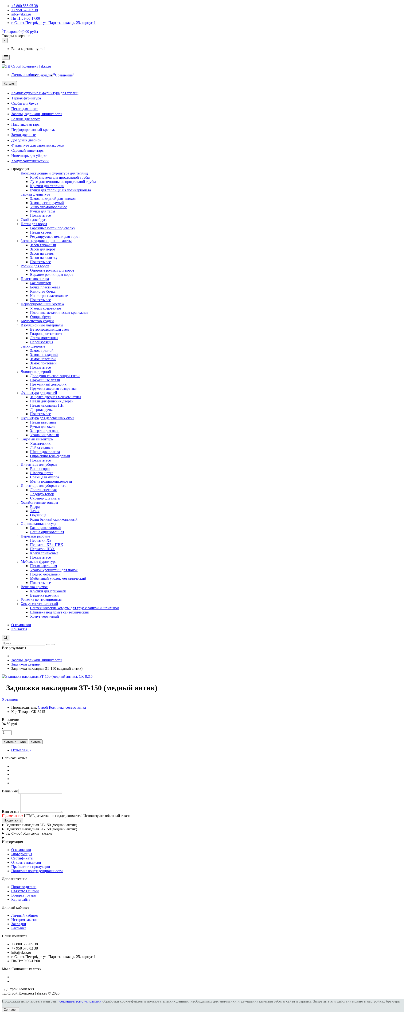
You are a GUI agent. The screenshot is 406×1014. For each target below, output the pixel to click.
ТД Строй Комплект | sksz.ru (29, 833)
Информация (21, 854)
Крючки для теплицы (47, 186)
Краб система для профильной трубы (60, 177)
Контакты (19, 629)
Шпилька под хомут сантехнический (59, 612)
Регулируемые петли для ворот (55, 236)
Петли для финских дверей (52, 401)
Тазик (34, 511)
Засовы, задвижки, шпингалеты (36, 114)
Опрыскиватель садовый (50, 456)
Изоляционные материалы (42, 325)
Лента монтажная (44, 338)
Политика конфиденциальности (37, 871)
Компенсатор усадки (37, 321)
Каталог (9, 83)
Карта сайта (20, 899)
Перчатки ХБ (40, 540)
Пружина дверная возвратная (53, 388)
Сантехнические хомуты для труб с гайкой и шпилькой (74, 608)
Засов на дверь (42, 253)
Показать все (40, 215)
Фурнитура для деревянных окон (37, 145)
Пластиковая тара (25, 124)
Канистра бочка (42, 291)
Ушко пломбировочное (48, 207)
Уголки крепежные (45, 308)
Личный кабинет (25, 915)
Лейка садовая (41, 448)
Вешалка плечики (44, 595)
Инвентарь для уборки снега (43, 486)
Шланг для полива (45, 452)
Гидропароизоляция (46, 334)
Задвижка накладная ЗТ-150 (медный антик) (41, 825)
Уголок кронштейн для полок (54, 570)
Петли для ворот (24, 109)
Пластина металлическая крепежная (59, 312)
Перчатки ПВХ (42, 549)
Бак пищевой (40, 283)
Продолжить (12, 820)
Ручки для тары (42, 211)
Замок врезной (42, 350)
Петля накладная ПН (47, 405)
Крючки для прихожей (48, 591)
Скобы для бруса (24, 103)
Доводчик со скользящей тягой (55, 376)
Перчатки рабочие (35, 536)
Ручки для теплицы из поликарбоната (60, 190)
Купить (36, 742)
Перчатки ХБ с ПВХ (46, 545)
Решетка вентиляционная (41, 600)
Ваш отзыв (10, 811)
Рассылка (18, 928)
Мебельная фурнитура (38, 562)
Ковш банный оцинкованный (54, 519)
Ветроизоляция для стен (49, 329)
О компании (21, 625)
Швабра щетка (41, 473)
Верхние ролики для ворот (51, 274)
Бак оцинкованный (45, 528)
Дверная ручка (42, 410)
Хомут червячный (44, 616)
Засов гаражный (43, 245)
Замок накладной (44, 355)
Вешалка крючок (34, 587)
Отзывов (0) (21, 750)
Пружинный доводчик (48, 384)
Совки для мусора (44, 477)
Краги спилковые (44, 553)
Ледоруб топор (42, 494)
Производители (23, 887)
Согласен (10, 1009)
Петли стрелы (41, 232)
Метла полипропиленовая (51, 481)
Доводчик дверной (26, 140)
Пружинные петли (45, 380)
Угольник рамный (44, 435)
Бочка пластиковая (45, 287)
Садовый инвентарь (27, 150)
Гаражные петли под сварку (52, 228)
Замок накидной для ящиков (53, 199)
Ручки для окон (42, 426)
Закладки (18, 924)
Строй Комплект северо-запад (62, 707)
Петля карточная (43, 566)
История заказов (24, 920)
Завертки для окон (44, 431)
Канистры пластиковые (49, 296)
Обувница (38, 515)
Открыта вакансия (26, 862)
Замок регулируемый (47, 203)
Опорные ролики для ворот (52, 270)
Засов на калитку (44, 258)
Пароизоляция (41, 342)
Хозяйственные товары (39, 502)
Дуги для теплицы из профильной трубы (63, 182)
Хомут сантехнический (30, 161)
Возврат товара (23, 895)
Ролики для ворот (25, 119)
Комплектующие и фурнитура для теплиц (44, 93)
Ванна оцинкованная (47, 532)
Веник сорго (40, 469)
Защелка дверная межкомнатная (55, 397)
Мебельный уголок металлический (58, 578)
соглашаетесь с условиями (80, 1001)
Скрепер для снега (45, 498)
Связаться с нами (25, 891)
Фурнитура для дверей (39, 393)
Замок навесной (43, 359)
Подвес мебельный (45, 574)
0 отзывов (10, 699)
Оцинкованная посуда (38, 524)
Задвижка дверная (25, 664)
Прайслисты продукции (30, 867)
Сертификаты (22, 858)
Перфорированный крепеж (33, 130)
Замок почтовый (43, 363)
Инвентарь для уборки (29, 156)
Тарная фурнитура (26, 98)
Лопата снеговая (43, 490)
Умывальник (40, 443)
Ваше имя (10, 791)
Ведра (35, 507)
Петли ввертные (43, 422)
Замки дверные (23, 135)
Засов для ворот (42, 249)
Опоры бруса (40, 317)
